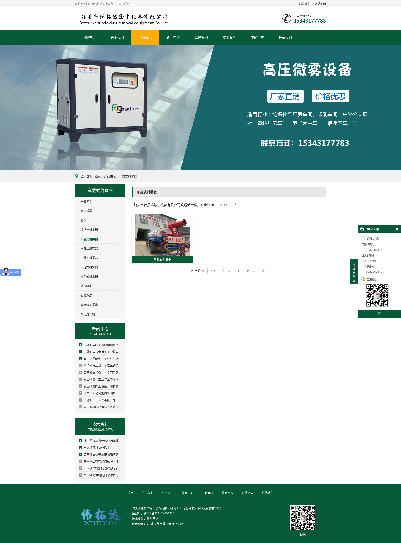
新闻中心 (173, 37)
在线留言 (257, 37)
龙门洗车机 (87, 314)
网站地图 (320, 3)
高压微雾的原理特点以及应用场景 (100, 407)
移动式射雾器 (89, 276)
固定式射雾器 (89, 267)
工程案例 (201, 37)
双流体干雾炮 (89, 304)
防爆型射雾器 (89, 258)
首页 (98, 176)
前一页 (226, 270)
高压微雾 (86, 211)
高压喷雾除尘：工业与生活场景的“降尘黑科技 (101, 359)
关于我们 (117, 37)
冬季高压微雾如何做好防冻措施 (101, 461)
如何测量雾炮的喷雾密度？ (99, 468)
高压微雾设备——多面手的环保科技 (101, 372)
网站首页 (89, 37)
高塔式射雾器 (89, 248)
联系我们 (304, 3)
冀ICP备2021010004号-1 (160, 513)
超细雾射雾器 (89, 229)
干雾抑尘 (86, 201)
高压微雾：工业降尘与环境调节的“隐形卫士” (101, 379)
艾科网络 (152, 518)
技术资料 (229, 37)
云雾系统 (86, 295)
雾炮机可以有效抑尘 (95, 447)
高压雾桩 (86, 286)
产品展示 (145, 37)
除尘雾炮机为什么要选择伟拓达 (101, 440)
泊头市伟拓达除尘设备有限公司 (100, 18)
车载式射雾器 (128, 176)
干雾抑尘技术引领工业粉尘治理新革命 (101, 352)
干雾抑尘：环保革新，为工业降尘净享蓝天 (101, 400)
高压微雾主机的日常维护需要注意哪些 (101, 475)
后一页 (250, 270)
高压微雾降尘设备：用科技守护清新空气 (101, 386)
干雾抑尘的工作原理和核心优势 (101, 345)
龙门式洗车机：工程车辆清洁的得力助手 (101, 365)
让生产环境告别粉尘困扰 (98, 393)
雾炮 (83, 220)
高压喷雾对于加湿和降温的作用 (101, 454)
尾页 (264, 270)
